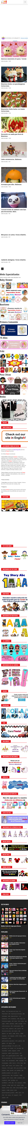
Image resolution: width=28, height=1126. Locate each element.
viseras (9, 1095)
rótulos (11, 1078)
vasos (20, 1092)
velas (3, 1095)
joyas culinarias (15, 1053)
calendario (11, 1023)
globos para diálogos (7, 1046)
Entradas (5, 1106)
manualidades (12, 1060)
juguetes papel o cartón (13, 1055)
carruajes (20, 1023)
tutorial (11, 1090)
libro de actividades (6, 1058)
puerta (15, 1073)
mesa (21, 1063)
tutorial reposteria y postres (8, 1092)
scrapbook (4, 1080)
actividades (4, 1016)
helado (11, 1048)
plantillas (19, 1070)
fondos (20, 1036)
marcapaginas (5, 1063)
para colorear (19, 1068)
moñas (10, 1065)
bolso (15, 1021)
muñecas (18, 1065)
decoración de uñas (6, 1031)
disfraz (10, 1033)
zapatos (4, 1097)
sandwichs (19, 1078)
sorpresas (19, 1082)
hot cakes (19, 1048)
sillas (13, 1082)
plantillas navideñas (6, 1073)
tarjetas (3, 1087)
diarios (15, 1031)
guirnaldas (4, 1048)
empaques (4, 1036)
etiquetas (12, 1036)
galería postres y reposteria (8, 1041)
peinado (12, 1070)
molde (3, 1065)
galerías (20, 1041)
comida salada (16, 1026)
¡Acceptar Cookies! (9, 1122)
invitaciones (4, 1053)
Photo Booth (5, 1013)
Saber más (20, 1122)
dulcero (17, 1033)
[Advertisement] (14, 22)
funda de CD (4, 1038)
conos (3, 1028)
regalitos (4, 1078)
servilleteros (4, 1082)
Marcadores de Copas (13, 1011)
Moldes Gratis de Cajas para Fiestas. (11, 926)
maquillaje (21, 1060)
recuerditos (15, 1075)
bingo (21, 1018)
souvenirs (4, 1085)
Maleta (3, 1011)
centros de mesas (6, 1026)
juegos (3, 1055)
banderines (4, 1018)
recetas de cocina (6, 1075)
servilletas (13, 1080)
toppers (4, 1090)
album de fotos (14, 1016)
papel (11, 1068)
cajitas (3, 1023)
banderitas (13, 1018)
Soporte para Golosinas (16, 1013)
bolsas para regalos (6, 1021)
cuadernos (11, 1028)
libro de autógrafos (18, 1058)
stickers (18, 1085)
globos (10, 1043)
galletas (3, 1043)
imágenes (14, 1050)
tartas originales (19, 1087)
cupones (19, 1028)
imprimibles (4, 1050)
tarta (11, 1087)
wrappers (16, 1095)
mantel (3, 1060)
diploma (4, 1033)
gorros (16, 1046)
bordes (22, 1021)
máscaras (4, 1068)
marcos (14, 1063)
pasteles (4, 1070)
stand (12, 1085)
